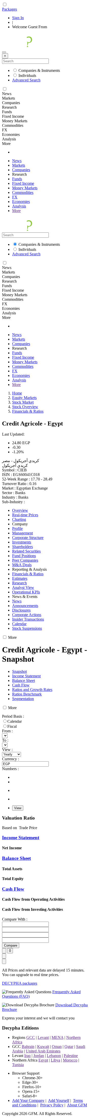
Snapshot (19, 671)
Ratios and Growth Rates (32, 689)
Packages (9, 9)
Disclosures (21, 610)
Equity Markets (24, 398)
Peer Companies (25, 560)
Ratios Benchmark (27, 694)
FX (14, 197)
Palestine (71, 1055)
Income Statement (26, 676)
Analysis (19, 206)
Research (19, 583)
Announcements (25, 605)
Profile (17, 528)
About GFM (77, 1105)
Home (17, 393)
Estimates (19, 578)
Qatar (68, 1046)
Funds (17, 179)
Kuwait (43, 1046)
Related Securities (26, 551)
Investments (21, 542)
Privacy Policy (51, 1105)
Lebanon (54, 1055)
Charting (19, 519)
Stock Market (23, 402)
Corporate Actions (26, 615)
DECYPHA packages (19, 983)
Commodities (22, 192)
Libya (55, 1060)
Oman (57, 1046)
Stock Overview (25, 407)
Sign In (18, 18)
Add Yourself (58, 1100)
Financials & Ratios (27, 411)
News (16, 161)
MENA (57, 1037)
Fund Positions (24, 556)
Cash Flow (21, 685)
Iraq (27, 1055)
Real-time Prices (25, 515)
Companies (21, 170)
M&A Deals (22, 565)
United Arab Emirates (43, 1051)
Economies (21, 201)
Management (22, 533)
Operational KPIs (26, 592)
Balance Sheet (23, 680)
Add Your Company (28, 1100)
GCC (30, 1037)
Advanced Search (26, 80)
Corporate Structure (27, 537)
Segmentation (23, 699)
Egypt (43, 1060)
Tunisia (18, 1065)
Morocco (70, 1060)
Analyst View (23, 587)
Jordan (38, 1055)
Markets (18, 165)
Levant (43, 1037)
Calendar (19, 624)
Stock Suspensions (27, 628)
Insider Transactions (28, 619)
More (16, 210)
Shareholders (22, 547)
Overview (20, 510)
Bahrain (28, 1046)
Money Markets (24, 188)
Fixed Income (23, 183)
